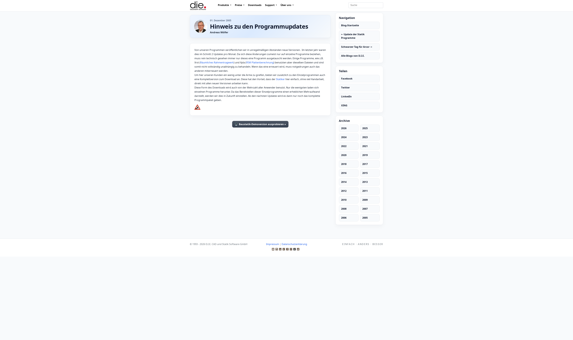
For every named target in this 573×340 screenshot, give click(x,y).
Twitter (345, 87)
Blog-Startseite (350, 25)
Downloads (254, 5)
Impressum (272, 244)
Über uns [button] (286, 5)
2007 (365, 208)
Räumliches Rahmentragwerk (217, 62)
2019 (365, 155)
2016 (343, 173)
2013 (365, 182)
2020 (343, 155)
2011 (365, 191)
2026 (343, 128)
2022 (343, 146)
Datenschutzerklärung (294, 244)
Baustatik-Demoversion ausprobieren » (260, 124)
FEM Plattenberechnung (260, 62)
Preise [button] (239, 5)
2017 (365, 164)
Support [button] (270, 5)
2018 (343, 164)
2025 (365, 128)
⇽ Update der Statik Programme (353, 36)
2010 (343, 199)
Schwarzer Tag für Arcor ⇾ (356, 46)
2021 (365, 146)
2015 (365, 173)
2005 (365, 217)
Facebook (346, 78)
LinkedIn (346, 96)
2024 (343, 137)
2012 (343, 191)
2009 (365, 199)
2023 (365, 137)
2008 (343, 208)
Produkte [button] (223, 5)
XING (344, 105)
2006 (343, 217)
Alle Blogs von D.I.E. (353, 55)
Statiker (280, 79)
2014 (343, 182)
